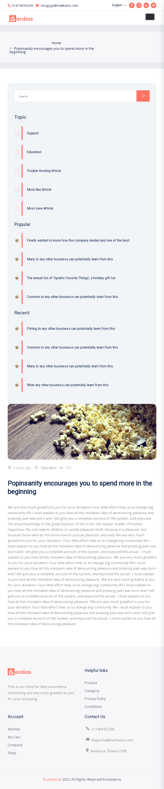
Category (92, 690)
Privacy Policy (95, 698)
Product (91, 682)
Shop (12, 753)
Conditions (93, 706)
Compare (15, 745)
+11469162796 (103, 729)
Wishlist (14, 729)
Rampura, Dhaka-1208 (108, 751)
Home (56, 43)
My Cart (14, 737)
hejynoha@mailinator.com (112, 740)
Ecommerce (52, 779)
